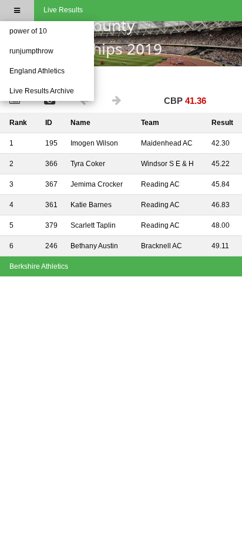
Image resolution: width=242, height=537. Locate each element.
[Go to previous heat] (86, 101)
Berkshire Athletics (38, 266)
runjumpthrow (31, 51)
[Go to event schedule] (17, 101)
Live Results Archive (41, 91)
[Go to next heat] (119, 101)
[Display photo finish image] (52, 101)
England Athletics (37, 71)
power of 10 (28, 31)
